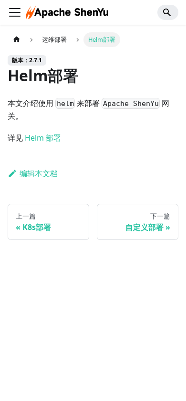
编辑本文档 (39, 173)
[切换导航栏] (15, 12)
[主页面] (17, 39)
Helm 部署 (43, 138)
